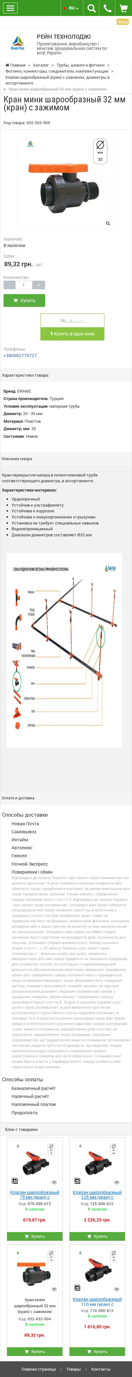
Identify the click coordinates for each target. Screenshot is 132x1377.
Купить (27, 300)
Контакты (101, 1369)
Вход (122, 21)
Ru (72, 8)
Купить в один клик (74, 334)
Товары (73, 1369)
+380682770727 (20, 355)
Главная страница (38, 1369)
